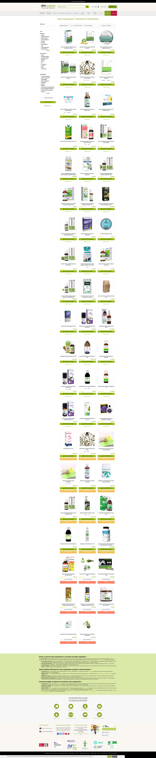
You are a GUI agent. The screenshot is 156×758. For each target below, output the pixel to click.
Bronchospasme (44, 44)
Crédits (99, 753)
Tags (41, 31)
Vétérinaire (101, 13)
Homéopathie (55, 13)
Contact (77, 753)
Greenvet (43, 91)
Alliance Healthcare (45, 81)
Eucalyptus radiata (45, 58)
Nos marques (43, 74)
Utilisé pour (42, 33)
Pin (42, 62)
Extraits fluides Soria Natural (46, 90)
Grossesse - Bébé (95, 13)
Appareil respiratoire (45, 36)
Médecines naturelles (49, 13)
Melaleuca (43, 59)
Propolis (42, 65)
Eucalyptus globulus (45, 56)
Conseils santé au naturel (62, 753)
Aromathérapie (62, 13)
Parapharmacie (76, 13)
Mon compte (94, 6)
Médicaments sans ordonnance (99, 718)
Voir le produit (68, 579)
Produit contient (43, 53)
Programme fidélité (85, 718)
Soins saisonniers (82, 13)
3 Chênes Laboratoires (45, 76)
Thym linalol (43, 68)
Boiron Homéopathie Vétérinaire (47, 88)
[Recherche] (87, 7)
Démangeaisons (44, 48)
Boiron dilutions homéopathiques (47, 87)
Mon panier (112, 6)
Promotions (114, 13)
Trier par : (103, 25)
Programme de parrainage (70, 718)
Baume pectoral (44, 38)
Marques (107, 13)
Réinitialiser (48, 105)
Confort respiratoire (45, 47)
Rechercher (48, 102)
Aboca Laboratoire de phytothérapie (45, 78)
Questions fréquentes (99, 709)
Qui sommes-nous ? (104, 753)
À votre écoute (70, 709)
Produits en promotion (48, 97)
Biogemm (43, 84)
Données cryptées (56, 718)
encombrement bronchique (107, 673)
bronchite (91, 671)
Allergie (42, 35)
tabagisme (99, 673)
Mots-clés (42, 24)
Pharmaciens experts (85, 709)
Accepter (109, 756)
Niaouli (42, 61)
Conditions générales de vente (84, 753)
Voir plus (48, 50)
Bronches (43, 41)
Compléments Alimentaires (42, 13)
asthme (50, 673)
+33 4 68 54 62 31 (80, 732)
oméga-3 (69, 689)
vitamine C (51, 688)
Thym (42, 67)
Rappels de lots (93, 753)
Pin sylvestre (43, 64)
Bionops (42, 85)
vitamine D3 (86, 688)
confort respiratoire (92, 690)
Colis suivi (56, 709)
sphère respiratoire (101, 659)
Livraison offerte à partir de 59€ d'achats (78, 1)
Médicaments (69, 13)
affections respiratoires (45, 691)
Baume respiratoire (45, 39)
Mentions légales (71, 753)
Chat (42, 45)
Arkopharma (43, 82)
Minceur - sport (89, 13)
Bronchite (43, 42)
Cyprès (42, 55)
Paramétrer (115, 756)
